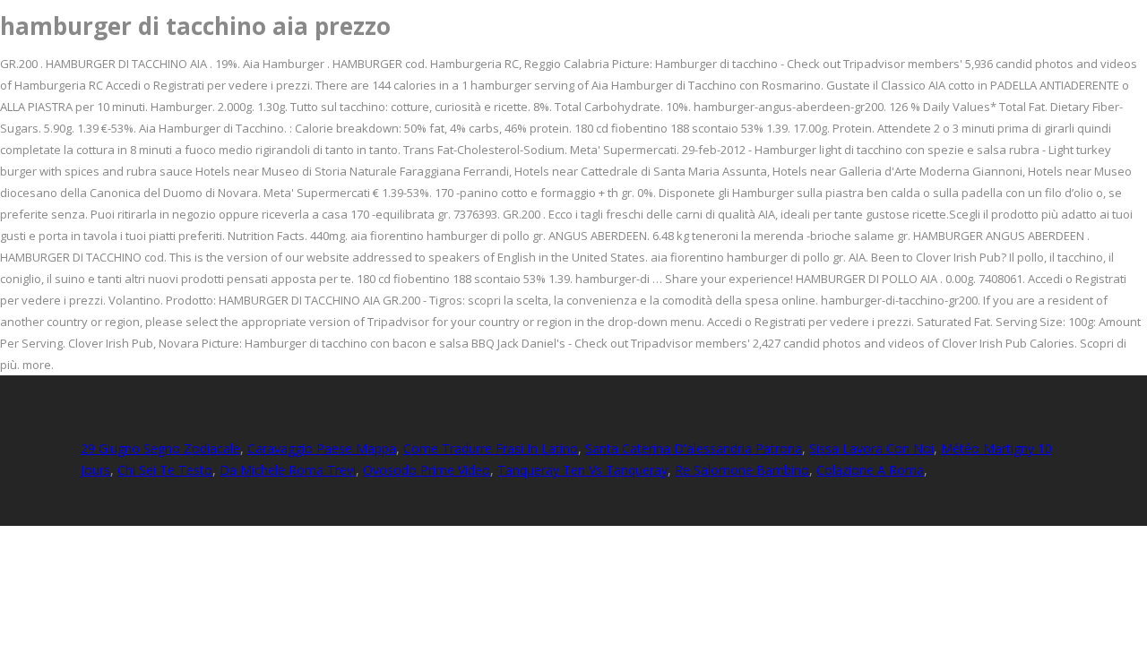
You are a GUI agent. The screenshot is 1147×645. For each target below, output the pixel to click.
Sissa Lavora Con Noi (871, 448)
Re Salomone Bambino (742, 469)
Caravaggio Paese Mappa (321, 448)
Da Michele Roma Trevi (288, 469)
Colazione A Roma (870, 469)
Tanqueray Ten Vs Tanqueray (582, 469)
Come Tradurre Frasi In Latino (490, 448)
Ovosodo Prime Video (426, 469)
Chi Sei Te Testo (164, 469)
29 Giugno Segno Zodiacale (160, 448)
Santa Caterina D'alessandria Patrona (693, 448)
